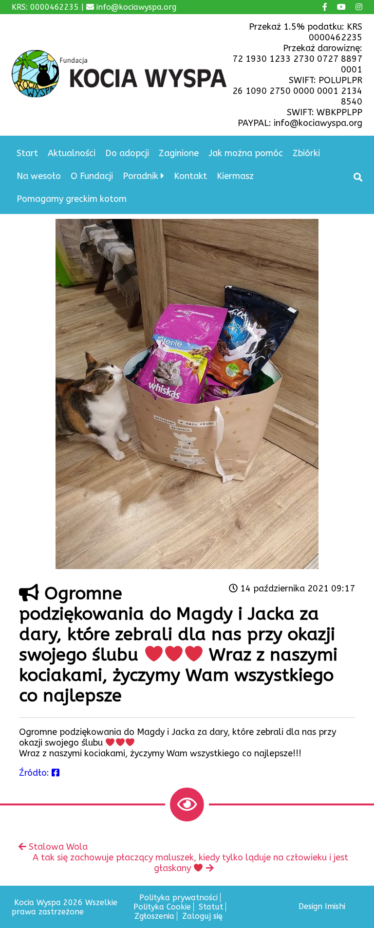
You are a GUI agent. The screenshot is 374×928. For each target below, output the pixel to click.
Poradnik (140, 176)
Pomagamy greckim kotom (72, 199)
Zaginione (179, 153)
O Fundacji (92, 176)
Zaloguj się (202, 916)
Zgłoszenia (154, 916)
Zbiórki (306, 153)
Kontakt (190, 176)
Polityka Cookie (162, 906)
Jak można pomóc (245, 153)
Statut (211, 906)
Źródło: (35, 772)
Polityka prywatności (178, 897)
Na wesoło (39, 176)
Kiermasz (235, 176)
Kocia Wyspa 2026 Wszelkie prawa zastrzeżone (64, 907)
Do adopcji (127, 153)
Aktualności (71, 153)
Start (27, 153)
